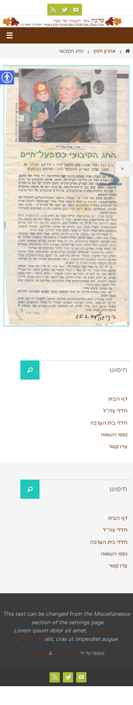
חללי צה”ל (115, 411)
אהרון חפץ (104, 51)
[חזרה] (124, 168)
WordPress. (53, 653)
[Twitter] (65, 9)
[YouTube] (76, 9)
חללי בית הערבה (108, 423)
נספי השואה (113, 435)
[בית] (127, 51)
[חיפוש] (30, 370)
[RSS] (53, 9)
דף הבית (117, 399)
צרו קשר (118, 446)
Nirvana (39, 653)
